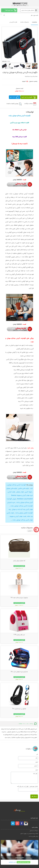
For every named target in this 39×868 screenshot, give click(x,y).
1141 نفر (12, 97)
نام (37, 754)
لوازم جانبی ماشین (23, 488)
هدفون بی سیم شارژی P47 (19, 708)
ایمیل (36, 762)
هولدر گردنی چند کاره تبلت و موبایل (22, 509)
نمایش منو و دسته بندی (28, 10)
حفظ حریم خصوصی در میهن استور (29, 833)
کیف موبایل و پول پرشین (19, 560)
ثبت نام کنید (12, 862)
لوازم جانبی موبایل (11, 488)
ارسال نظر (34, 796)
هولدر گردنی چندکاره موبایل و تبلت (22, 520)
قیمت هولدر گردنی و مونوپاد (18, 516)
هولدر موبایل (20, 492)
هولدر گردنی (11, 492)
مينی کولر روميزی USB (19, 634)
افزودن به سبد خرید (26, 97)
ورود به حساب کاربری (23, 862)
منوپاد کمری (28, 492)
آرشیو (29, 531)
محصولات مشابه (24, 22)
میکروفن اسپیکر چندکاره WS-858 (19, 597)
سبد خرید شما (9, 10)
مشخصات (34, 22)
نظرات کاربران (13, 22)
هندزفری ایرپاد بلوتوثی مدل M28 (19, 671)
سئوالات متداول (34, 830)
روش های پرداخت (33, 836)
